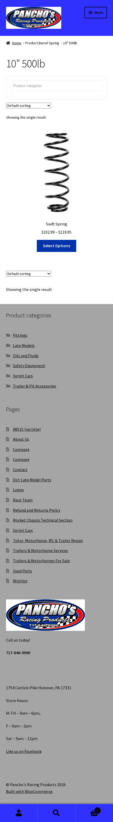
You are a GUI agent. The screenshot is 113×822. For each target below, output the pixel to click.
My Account (19, 813)
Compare (21, 449)
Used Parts (22, 570)
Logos (18, 489)
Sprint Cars (23, 375)
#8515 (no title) (27, 429)
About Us (21, 439)
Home (16, 43)
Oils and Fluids (26, 355)
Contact (20, 469)
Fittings (20, 335)
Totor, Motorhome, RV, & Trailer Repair (48, 540)
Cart (87, 808)
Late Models (24, 345)
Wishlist (20, 580)
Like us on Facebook (24, 751)
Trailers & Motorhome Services (40, 550)
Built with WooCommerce (29, 791)
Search (56, 813)
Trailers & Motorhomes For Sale (41, 560)
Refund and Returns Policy (36, 510)
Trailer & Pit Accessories (34, 386)
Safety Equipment (29, 365)
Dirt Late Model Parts (32, 479)
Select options (56, 245)
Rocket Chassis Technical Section (43, 520)
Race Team (23, 500)
